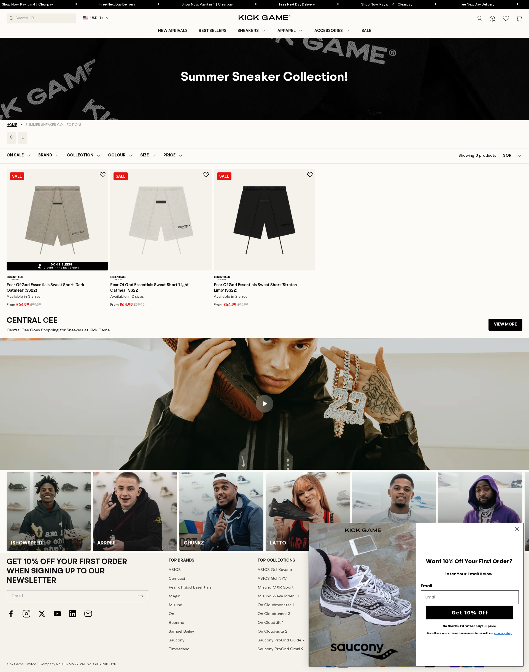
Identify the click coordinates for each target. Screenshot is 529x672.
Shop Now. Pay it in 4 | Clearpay (202, 4)
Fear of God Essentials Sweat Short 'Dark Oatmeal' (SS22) (45, 287)
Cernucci (177, 579)
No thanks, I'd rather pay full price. (470, 626)
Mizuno (175, 605)
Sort (508, 156)
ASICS (175, 570)
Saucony (176, 640)
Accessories (328, 30)
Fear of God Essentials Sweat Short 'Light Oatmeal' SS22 (149, 287)
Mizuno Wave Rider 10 (278, 596)
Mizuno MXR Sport (276, 588)
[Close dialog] (517, 529)
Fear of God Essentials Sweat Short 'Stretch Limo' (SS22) (255, 287)
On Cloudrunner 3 (274, 614)
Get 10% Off (470, 612)
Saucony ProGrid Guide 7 (281, 640)
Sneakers (248, 30)
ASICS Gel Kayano (275, 570)
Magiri (174, 596)
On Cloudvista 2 (272, 632)
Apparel (286, 30)
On (171, 614)
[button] (251, 30)
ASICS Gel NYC (272, 579)
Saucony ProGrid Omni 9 (281, 649)
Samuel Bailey (181, 632)
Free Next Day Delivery (112, 4)
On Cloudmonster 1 (276, 605)
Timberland (179, 649)
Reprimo (176, 623)
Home (12, 125)
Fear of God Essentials (190, 588)
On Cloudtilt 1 (271, 623)
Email (426, 586)
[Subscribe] (140, 596)
